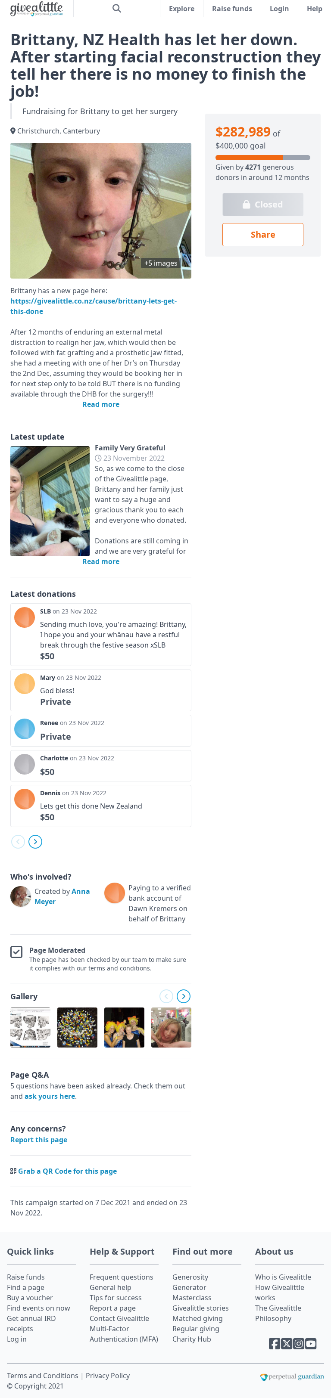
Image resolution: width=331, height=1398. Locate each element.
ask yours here (50, 1096)
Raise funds (232, 8)
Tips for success (116, 1297)
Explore (181, 8)
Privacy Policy (108, 1375)
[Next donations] (35, 841)
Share (263, 234)
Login (279, 8)
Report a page (113, 1308)
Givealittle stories (200, 1308)
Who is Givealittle (283, 1277)
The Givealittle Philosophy (278, 1313)
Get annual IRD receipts (31, 1323)
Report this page (38, 1139)
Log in (17, 1339)
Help (314, 8)
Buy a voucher (30, 1297)
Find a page (25, 1287)
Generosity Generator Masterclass (192, 1287)
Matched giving (197, 1318)
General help (110, 1287)
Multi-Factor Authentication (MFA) (124, 1334)
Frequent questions (121, 1277)
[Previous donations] (18, 841)
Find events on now (38, 1308)
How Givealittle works (279, 1292)
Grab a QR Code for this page (67, 1171)
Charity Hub (191, 1339)
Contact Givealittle (119, 1318)
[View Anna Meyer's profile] (20, 905)
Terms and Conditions (43, 1375)
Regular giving (195, 1328)
